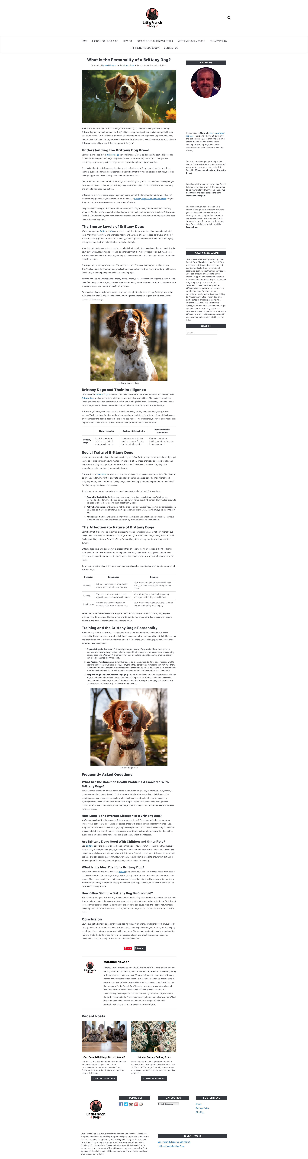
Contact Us (171, 48)
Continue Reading (104, 1078)
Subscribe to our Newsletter (155, 41)
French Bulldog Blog (105, 41)
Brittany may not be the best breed (150, 198)
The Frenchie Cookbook (144, 48)
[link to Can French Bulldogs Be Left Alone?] (104, 1036)
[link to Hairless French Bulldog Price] (153, 1036)
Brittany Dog (128, 65)
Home (84, 41)
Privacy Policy (218, 41)
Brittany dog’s (112, 155)
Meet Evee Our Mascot (191, 41)
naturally (102, 474)
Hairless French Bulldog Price (154, 1057)
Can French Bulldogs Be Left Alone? (104, 1057)
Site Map (200, 1112)
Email (140, 948)
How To (127, 41)
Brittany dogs (102, 394)
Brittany (89, 846)
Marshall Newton (108, 65)
